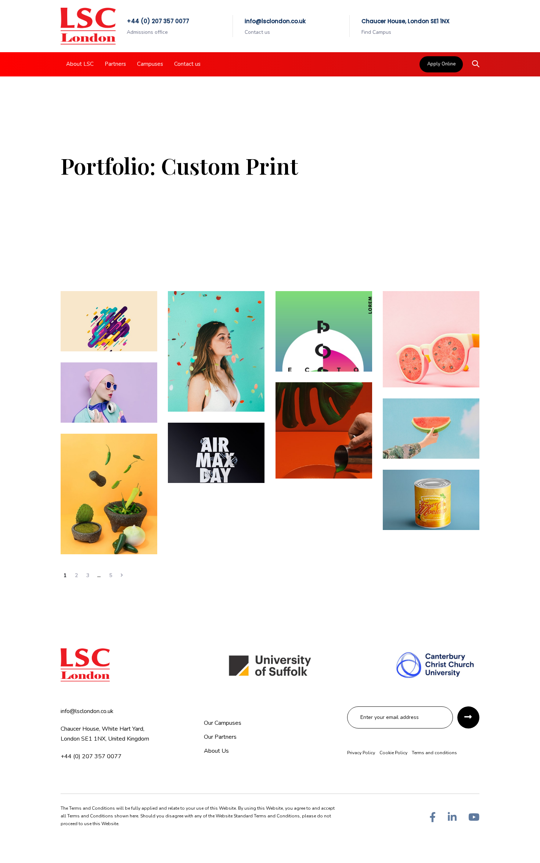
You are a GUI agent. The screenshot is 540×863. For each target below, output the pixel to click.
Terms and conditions (434, 753)
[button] (475, 64)
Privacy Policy (361, 753)
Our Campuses (222, 723)
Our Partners (220, 737)
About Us (216, 751)
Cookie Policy (393, 753)
